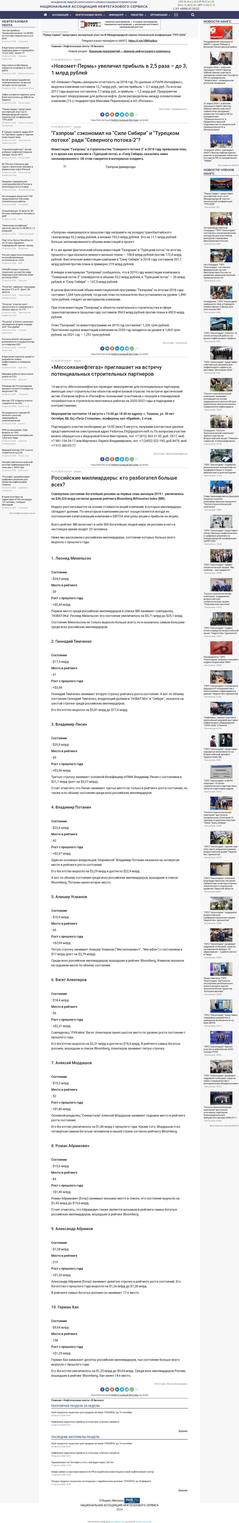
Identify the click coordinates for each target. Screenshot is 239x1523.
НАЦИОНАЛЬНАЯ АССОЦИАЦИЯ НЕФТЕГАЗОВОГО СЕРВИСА (119, 1505)
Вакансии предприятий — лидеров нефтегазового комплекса (129, 51)
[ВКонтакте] (107, 114)
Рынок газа (23, 406)
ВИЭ (20, 263)
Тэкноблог (181, 343)
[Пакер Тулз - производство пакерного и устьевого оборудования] (119, 24)
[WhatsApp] (132, 114)
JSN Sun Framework (143, 1522)
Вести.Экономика (177, 1383)
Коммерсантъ (179, 109)
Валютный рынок (26, 73)
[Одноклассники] (112, 114)
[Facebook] (102, 114)
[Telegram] (127, 114)
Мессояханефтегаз (176, 453)
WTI (200, 5)
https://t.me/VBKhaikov (142, 40)
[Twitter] (122, 114)
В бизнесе (97, 46)
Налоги (21, 424)
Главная (56, 46)
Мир (20, 219)
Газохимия (23, 41)
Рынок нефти (24, 103)
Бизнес (77, 59)
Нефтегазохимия (26, 234)
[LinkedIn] (117, 114)
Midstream (23, 248)
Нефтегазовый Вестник (124, 120)
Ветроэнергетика (26, 88)
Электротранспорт (26, 190)
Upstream (22, 280)
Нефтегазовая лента (76, 46)
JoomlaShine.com (118, 1522)
